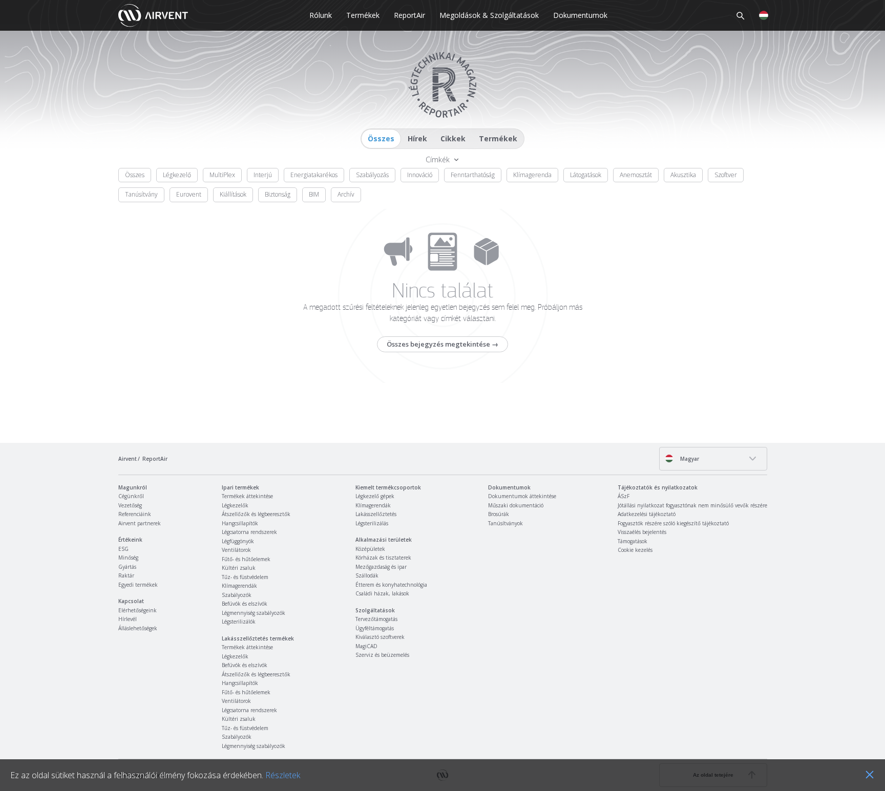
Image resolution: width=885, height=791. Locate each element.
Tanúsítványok (505, 523)
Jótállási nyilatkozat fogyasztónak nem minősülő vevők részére (692, 505)
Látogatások (585, 174)
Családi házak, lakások (382, 593)
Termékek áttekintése (247, 496)
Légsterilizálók (239, 621)
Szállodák (366, 575)
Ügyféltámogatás (374, 628)
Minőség (128, 557)
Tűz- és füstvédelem (245, 577)
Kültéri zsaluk (239, 567)
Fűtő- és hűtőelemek (246, 559)
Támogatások (632, 541)
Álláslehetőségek (137, 628)
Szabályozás (372, 174)
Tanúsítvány (141, 194)
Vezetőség (130, 505)
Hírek (417, 138)
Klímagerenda (532, 174)
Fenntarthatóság (473, 174)
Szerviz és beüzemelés (382, 654)
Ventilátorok (236, 549)
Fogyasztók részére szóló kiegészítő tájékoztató (673, 523)
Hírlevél (127, 619)
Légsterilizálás (371, 523)
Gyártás (127, 566)
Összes (381, 138)
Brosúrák (498, 514)
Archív (346, 194)
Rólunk (320, 15)
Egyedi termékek (138, 584)
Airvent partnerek (139, 523)
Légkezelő (177, 174)
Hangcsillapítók (240, 523)
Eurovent (188, 194)
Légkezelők (235, 505)
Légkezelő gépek (374, 496)
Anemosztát (636, 174)
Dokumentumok (580, 15)
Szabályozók (236, 594)
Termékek (363, 15)
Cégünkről (131, 496)
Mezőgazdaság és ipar (381, 566)
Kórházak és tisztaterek (383, 557)
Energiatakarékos (314, 174)
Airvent (127, 458)
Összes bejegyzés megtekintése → (442, 344)
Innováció (419, 174)
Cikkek (453, 138)
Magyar (689, 458)
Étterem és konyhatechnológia (391, 584)
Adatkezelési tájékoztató (647, 514)
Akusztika (683, 174)
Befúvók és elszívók (244, 603)
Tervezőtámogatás (376, 619)
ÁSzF (623, 496)
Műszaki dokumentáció (515, 505)
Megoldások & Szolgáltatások (489, 15)
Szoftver (725, 174)
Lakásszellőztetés (375, 514)
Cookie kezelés (635, 549)
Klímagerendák (239, 585)
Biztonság (277, 194)
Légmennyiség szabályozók (253, 612)
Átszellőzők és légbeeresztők (256, 514)
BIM (314, 194)
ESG (123, 548)
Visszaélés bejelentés (642, 532)
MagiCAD (366, 646)
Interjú (263, 174)
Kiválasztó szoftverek (380, 636)
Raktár (126, 575)
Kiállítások (233, 194)
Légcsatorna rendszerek (249, 532)
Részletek (282, 775)
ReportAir (409, 15)
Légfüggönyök (238, 541)
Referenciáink (134, 514)
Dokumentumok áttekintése (522, 496)
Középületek (370, 548)
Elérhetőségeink (137, 610)
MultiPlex (222, 174)
